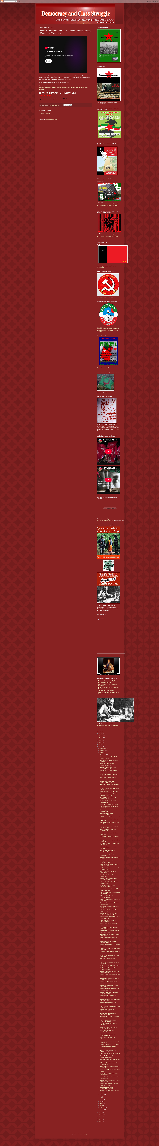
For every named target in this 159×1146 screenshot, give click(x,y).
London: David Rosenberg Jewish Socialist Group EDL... (108, 982)
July (101, 1097)
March (101, 1105)
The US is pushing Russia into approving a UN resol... (107, 814)
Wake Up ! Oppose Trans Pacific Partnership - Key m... (108, 768)
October (102, 752)
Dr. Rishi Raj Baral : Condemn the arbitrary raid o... (108, 847)
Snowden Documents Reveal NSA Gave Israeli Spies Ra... (110, 889)
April (101, 1103)
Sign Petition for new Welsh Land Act (106, 368)
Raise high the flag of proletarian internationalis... (108, 801)
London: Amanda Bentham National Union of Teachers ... (109, 993)
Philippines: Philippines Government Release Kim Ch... (109, 896)
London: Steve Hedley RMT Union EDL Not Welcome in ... (109, 972)
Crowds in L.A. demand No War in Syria (110, 1044)
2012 (100, 1112)
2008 (100, 1121)
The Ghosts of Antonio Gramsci (106, 690)
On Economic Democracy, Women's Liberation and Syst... (109, 794)
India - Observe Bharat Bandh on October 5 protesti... (108, 778)
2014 (100, 744)
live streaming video (107, 519)
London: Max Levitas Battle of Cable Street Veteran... (109, 986)
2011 (100, 1114)
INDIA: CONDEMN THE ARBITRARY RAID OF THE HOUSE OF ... (109, 914)
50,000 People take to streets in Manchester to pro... (107, 764)
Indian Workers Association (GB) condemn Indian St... (108, 851)
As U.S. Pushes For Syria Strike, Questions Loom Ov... (108, 1038)
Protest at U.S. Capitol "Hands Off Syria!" (110, 965)
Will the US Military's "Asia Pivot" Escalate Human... (108, 1051)
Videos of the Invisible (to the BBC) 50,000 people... (108, 757)
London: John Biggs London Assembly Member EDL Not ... (109, 989)
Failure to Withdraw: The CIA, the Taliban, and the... (108, 872)
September (103, 755)
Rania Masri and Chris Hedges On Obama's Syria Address (108, 938)
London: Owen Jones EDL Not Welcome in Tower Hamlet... (110, 1000)
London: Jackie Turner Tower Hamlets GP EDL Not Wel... (109, 979)
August (102, 1094)
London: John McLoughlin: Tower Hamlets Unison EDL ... (108, 1003)
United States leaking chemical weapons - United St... (107, 886)
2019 (100, 733)
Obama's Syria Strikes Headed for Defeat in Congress (108, 1020)
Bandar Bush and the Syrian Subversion (110, 1053)
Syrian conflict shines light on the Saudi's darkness (108, 921)
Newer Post (42, 117)
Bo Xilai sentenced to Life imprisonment (110, 817)
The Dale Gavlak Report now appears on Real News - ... (109, 1091)
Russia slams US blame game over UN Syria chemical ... (109, 868)
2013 (100, 746)
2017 (100, 738)
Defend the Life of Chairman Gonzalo (109, 804)
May (101, 1101)
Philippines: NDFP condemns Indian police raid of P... (109, 865)
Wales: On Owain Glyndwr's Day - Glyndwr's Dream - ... (108, 879)
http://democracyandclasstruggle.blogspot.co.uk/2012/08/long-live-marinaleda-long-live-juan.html (108, 330)
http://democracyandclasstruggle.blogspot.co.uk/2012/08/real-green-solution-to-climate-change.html (108, 236)
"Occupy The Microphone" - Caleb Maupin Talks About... (108, 1056)
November (102, 750)
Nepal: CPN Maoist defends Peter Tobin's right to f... (108, 771)
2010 (100, 1117)
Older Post (88, 117)
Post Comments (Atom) (51, 119)
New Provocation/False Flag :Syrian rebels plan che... (109, 968)
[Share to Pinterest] (71, 105)
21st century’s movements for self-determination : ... (108, 810)
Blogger (86, 1134)
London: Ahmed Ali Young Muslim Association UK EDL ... (108, 996)
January (102, 1110)
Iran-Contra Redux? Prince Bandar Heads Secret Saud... (108, 1027)
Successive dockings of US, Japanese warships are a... (109, 854)
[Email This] (64, 105)
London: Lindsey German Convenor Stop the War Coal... (109, 1084)
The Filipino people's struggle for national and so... (108, 798)
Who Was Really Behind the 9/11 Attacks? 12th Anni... (108, 1014)
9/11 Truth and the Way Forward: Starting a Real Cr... (108, 942)
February (102, 1107)
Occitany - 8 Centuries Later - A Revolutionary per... (107, 861)
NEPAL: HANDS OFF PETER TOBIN (109, 791)
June (101, 1099)
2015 (100, 742)
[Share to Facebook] (70, 105)
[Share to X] (68, 105)
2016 (100, 740)
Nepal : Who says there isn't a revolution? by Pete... (107, 1031)
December (102, 748)
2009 (100, 1119)
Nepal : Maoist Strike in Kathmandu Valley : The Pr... (108, 924)
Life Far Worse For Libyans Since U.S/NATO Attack (108, 830)
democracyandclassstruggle (105, 520)
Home (65, 117)
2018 (100, 735)
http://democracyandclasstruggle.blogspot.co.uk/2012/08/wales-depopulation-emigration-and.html (108, 205)
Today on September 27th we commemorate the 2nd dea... (107, 782)
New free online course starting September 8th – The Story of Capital (109, 681)
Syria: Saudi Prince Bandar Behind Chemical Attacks (108, 1034)
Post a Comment (45, 113)
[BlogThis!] (66, 105)
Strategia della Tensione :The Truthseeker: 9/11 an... (107, 1010)
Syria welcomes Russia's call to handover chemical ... (107, 959)
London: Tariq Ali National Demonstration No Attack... (107, 1088)
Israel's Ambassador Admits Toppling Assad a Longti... (109, 826)
